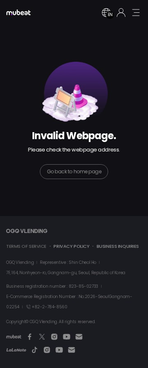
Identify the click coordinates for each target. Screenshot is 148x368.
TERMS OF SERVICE (26, 246)
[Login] (121, 12)
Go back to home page (74, 171)
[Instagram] (54, 337)
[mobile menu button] (136, 12)
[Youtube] (66, 337)
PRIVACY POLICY (71, 246)
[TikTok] (34, 350)
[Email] (79, 337)
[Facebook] (29, 337)
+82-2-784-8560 (49, 307)
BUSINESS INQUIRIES (118, 246)
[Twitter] (42, 337)
